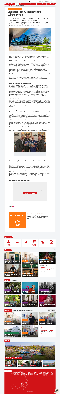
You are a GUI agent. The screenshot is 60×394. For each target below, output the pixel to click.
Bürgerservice (22, 3)
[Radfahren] (24, 363)
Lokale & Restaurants (30, 374)
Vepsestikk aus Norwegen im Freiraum (12, 292)
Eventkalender (35, 372)
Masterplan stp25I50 (29, 310)
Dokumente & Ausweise (34, 245)
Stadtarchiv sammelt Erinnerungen (44, 292)
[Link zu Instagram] (32, 1)
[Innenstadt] (36, 363)
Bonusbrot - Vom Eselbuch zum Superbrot (12, 275)
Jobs (51, 1)
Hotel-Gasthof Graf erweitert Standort (29, 335)
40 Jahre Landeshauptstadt (17, 372)
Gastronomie (35, 375)
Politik (22, 381)
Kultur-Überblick (40, 372)
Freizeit (34, 3)
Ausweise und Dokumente (24, 375)
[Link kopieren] (13, 206)
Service (29, 376)
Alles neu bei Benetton (27, 275)
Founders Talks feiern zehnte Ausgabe (29, 322)
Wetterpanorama (40, 1)
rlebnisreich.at (31, 391)
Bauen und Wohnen (23, 376)
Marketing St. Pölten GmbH (46, 376)
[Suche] (53, 4)
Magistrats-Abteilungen (8, 245)
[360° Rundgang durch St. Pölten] (30, 351)
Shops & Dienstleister (30, 373)
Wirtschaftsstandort (45, 373)
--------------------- (7, 378)
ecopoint (14, 310)
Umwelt (22, 385)
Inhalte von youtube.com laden (30, 193)
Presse (15, 375)
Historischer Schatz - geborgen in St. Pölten (12, 262)
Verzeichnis (47, 1)
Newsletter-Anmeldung (16, 374)
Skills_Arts (52, 375)
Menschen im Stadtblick (45, 269)
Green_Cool (52, 374)
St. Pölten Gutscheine (27, 262)
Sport (34, 373)
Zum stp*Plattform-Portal (21, 310)
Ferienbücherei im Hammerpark (9, 305)
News (17, 3)
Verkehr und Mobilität (23, 387)
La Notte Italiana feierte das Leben (46, 262)
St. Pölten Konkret (16, 373)
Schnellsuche (22, 372)
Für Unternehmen (45, 374)
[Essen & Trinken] (11, 363)
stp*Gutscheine (43, 333)
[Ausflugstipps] (49, 363)
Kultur (39, 3)
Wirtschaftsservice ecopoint (46, 327)
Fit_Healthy (52, 376)
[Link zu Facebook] (35, 1)
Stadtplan (22, 384)
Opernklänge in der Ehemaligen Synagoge (47, 305)
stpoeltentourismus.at (28, 340)
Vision (51, 372)
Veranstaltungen (23, 386)
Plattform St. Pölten (45, 375)
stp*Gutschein (43, 267)
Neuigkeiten (29, 372)
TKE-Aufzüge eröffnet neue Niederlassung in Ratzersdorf (46, 322)
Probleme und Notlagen (24, 382)
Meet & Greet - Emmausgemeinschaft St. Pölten (11, 335)
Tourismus (35, 376)
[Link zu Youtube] (29, 1)
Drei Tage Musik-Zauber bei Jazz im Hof (29, 292)
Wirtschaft (43, 3)
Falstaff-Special (36, 374)
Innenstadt (29, 3)
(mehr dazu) (47, 219)
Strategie (52, 373)
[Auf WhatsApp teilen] (11, 206)
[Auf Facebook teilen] (14, 206)
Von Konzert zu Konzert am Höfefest (28, 305)
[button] (56, 390)
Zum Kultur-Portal (14, 280)
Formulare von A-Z (23, 373)
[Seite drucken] (10, 206)
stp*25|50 (49, 3)
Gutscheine (29, 375)
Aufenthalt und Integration (24, 374)
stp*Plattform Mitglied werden (47, 330)
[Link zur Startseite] (9, 4)
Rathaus (22, 383)
